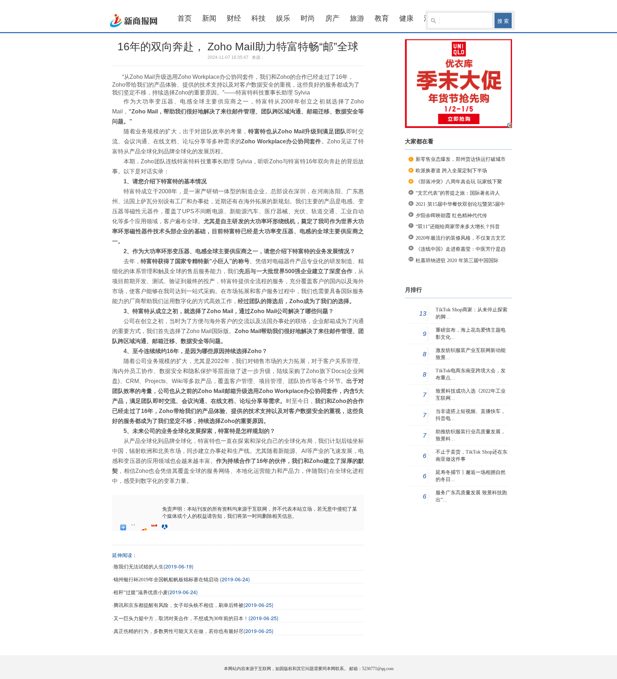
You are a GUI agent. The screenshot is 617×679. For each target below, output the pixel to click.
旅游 (357, 18)
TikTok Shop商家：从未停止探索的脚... (471, 313)
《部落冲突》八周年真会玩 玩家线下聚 (459, 181)
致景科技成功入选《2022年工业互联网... (471, 394)
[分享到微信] (175, 527)
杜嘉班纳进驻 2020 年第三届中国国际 (457, 260)
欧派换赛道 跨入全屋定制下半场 (451, 170)
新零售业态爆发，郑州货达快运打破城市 (461, 159)
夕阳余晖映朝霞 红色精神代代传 (451, 215)
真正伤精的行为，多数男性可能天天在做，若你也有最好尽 (179, 631)
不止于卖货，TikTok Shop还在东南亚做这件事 (471, 455)
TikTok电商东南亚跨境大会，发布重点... (471, 374)
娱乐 (283, 18)
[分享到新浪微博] (144, 527)
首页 (184, 18)
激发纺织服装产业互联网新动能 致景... (471, 354)
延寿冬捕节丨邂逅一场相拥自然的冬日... (471, 476)
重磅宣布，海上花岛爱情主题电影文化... (471, 333)
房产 (332, 18)
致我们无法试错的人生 (139, 567)
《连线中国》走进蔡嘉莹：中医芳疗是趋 (461, 249)
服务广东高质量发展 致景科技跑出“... (471, 496)
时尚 (308, 18)
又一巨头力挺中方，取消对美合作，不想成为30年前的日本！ (181, 618)
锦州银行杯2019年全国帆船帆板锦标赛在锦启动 (167, 579)
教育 (382, 18)
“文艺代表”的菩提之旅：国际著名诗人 (458, 193)
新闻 (209, 18)
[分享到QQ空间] (134, 527)
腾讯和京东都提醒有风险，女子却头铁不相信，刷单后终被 (179, 605)
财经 (234, 18)
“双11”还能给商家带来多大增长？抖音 (458, 226)
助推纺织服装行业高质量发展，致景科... (471, 435)
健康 (406, 18)
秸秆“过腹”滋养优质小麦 (141, 592)
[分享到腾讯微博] (154, 527)
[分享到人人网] (165, 527)
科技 (258, 18)
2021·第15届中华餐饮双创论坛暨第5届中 (460, 204)
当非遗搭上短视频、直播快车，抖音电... (471, 415)
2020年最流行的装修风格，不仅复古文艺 (461, 238)
